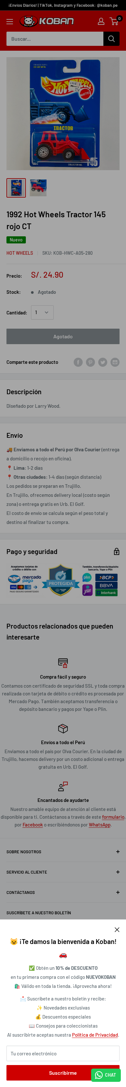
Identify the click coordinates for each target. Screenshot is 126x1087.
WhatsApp (99, 824)
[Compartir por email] (115, 362)
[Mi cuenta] (101, 21)
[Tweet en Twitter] (102, 362)
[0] (114, 21)
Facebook (33, 824)
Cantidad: (16, 312)
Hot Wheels (19, 253)
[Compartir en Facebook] (78, 362)
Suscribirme (63, 1073)
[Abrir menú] (9, 21)
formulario (113, 817)
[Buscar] (111, 39)
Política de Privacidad (95, 1035)
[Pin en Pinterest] (90, 362)
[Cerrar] (117, 929)
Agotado (63, 336)
